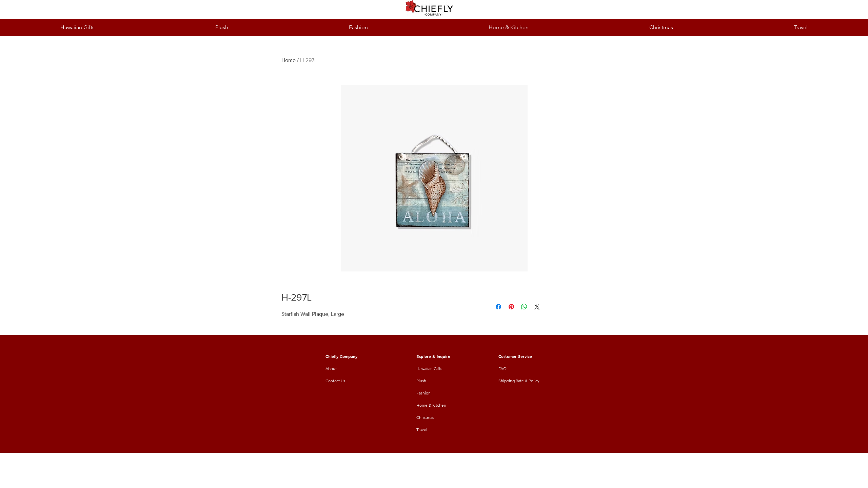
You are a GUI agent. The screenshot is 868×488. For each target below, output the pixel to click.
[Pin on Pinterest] (511, 307)
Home (288, 60)
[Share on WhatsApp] (524, 307)
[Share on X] (537, 307)
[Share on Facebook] (498, 307)
